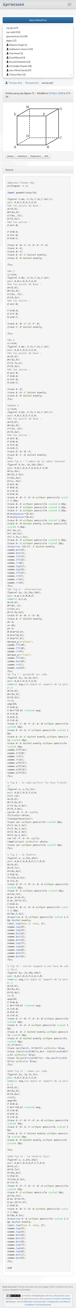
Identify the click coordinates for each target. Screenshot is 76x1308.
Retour (10, 156)
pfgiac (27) (11, 40)
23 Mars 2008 (55, 93)
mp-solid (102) (13, 32)
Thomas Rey (15, 82)
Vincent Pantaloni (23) (19, 62)
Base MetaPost (38, 20)
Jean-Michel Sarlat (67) (20, 70)
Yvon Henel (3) (16, 53)
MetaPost (22, 156)
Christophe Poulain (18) (20, 66)
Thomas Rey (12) (17, 74)
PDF (46, 156)
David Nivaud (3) (17, 57)
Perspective (32, 82)
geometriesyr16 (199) (17, 36)
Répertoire (36, 156)
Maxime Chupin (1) (18, 45)
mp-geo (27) (12, 28)
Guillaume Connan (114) (21, 49)
